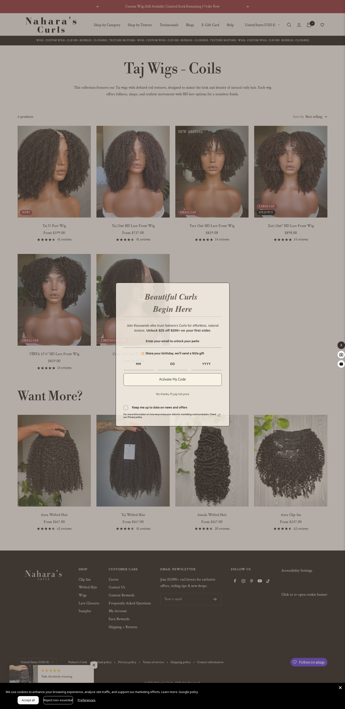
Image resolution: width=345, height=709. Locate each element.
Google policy (188, 692)
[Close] (340, 687)
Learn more (169, 692)
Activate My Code (172, 379)
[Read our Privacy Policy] (219, 415)
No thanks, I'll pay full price (172, 394)
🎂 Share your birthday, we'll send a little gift (172, 353)
